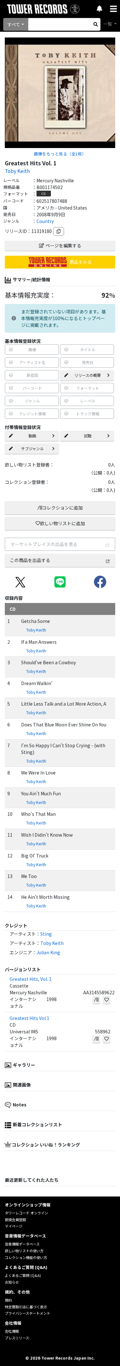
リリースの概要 (87, 375)
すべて (13, 24)
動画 (32, 435)
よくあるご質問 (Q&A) (23, 1275)
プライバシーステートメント (27, 1313)
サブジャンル (32, 448)
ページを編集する (63, 245)
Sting (46, 934)
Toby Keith (17, 170)
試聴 (88, 435)
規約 (8, 1300)
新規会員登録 (15, 1219)
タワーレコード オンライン (26, 1212)
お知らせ (12, 1282)
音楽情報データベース (22, 1243)
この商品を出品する (30, 560)
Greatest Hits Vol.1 (29, 1018)
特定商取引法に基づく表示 (26, 1306)
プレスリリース (17, 1337)
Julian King (48, 952)
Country (45, 221)
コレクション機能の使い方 (26, 1257)
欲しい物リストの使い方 (24, 1250)
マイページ (13, 1226)
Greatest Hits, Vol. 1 (31, 979)
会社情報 (12, 1331)
